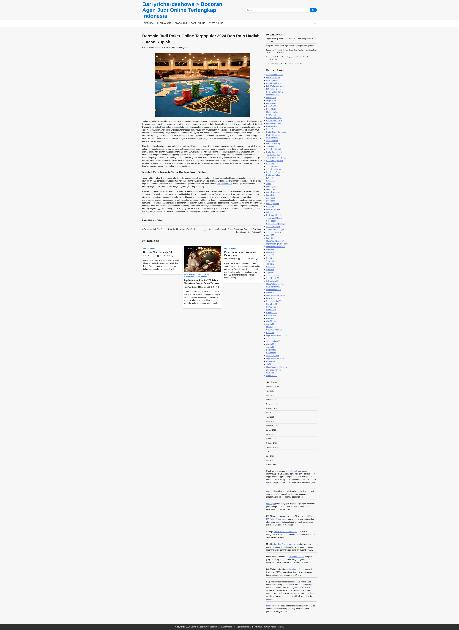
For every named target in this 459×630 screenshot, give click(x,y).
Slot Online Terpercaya (276, 172)
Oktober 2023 (271, 408)
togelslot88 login (273, 192)
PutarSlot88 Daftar (274, 121)
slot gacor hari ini (273, 370)
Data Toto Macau (273, 135)
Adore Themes (277, 627)
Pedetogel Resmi (273, 215)
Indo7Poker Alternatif (275, 86)
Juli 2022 (269, 452)
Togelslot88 (271, 146)
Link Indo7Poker (273, 95)
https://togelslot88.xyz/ (275, 247)
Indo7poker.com (273, 78)
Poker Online (216, 23)
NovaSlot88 (271, 307)
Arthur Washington (179, 48)
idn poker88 (271, 100)
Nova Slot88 (271, 304)
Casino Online (190, 275)
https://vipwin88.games (276, 295)
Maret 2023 (270, 421)
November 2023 (272, 404)
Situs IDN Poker (273, 227)
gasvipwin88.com (273, 290)
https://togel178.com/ (275, 241)
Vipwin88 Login (272, 275)
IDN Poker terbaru (224, 184)
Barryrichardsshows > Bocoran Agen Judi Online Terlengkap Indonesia (182, 10)
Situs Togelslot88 (273, 149)
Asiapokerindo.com (274, 75)
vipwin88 (270, 250)
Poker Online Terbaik (275, 92)
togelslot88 (271, 195)
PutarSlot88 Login (273, 118)
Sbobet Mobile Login (275, 229)
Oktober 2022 (271, 443)
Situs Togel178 (272, 278)
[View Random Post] (315, 23)
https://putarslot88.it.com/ (276, 367)
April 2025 (270, 391)
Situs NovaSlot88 (273, 301)
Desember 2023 (272, 399)
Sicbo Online (271, 129)
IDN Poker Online (273, 89)
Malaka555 (271, 327)
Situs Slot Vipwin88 (274, 161)
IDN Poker (270, 178)
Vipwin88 (270, 164)
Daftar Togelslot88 (274, 152)
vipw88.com (271, 321)
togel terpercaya (273, 209)
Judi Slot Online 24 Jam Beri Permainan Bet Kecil (284, 64)
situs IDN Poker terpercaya (285, 532)
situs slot (270, 373)
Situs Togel (271, 221)
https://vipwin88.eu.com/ (276, 358)
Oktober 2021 (271, 465)
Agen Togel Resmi (274, 218)
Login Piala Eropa (273, 143)
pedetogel (270, 186)
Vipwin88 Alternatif (274, 330)
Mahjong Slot (271, 112)
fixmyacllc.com (272, 298)
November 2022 (272, 439)
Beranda (149, 23)
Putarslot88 (271, 350)
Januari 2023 (271, 430)
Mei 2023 (269, 413)
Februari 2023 (271, 426)
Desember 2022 (272, 434)
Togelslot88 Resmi (274, 155)
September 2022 (272, 447)
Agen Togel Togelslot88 (276, 158)
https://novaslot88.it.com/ (276, 336)
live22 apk (292, 471)
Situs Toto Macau (273, 169)
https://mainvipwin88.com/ (277, 244)
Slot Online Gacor (273, 232)
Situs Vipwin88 (272, 166)
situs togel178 (272, 80)
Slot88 (269, 258)
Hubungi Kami (164, 23)
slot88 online (271, 376)
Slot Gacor (270, 181)
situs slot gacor (272, 356)
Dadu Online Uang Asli (276, 132)
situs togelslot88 (273, 287)
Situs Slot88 (271, 109)
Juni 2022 (270, 456)
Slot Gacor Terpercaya (275, 224)
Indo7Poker (271, 103)
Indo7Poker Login (273, 123)
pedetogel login (272, 204)
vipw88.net (270, 293)
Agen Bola (270, 361)
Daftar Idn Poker (273, 175)
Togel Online (198, 23)
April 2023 (270, 417)
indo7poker (271, 98)
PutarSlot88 (271, 106)
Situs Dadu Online (296, 557)
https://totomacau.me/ (275, 284)
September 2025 (272, 386)
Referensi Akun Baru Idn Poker (158, 252)
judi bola (269, 212)
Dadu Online (271, 126)
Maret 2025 (270, 395)
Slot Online (181, 23)
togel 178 (270, 235)
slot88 (268, 184)
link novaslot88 (272, 281)
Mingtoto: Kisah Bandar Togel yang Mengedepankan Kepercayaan (291, 46)
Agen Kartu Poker (273, 83)
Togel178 (270, 264)
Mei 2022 (269, 460)
